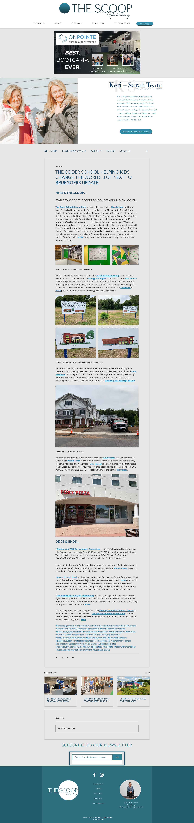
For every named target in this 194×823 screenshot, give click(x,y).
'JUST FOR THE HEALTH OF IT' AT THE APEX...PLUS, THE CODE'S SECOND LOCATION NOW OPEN (97, 699)
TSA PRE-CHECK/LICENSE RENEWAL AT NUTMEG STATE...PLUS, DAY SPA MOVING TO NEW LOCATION (59, 699)
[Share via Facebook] (56, 657)
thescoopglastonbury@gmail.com (131, 807)
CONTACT (98, 798)
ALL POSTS (51, 151)
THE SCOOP (98, 784)
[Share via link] (73, 657)
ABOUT (98, 789)
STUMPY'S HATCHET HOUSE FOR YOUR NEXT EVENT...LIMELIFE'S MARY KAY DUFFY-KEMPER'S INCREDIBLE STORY (133, 699)
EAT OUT (96, 151)
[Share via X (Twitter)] (62, 657)
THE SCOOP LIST (98, 803)
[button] (96, 52)
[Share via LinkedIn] (67, 657)
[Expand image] (68, 255)
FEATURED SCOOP (74, 151)
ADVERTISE (98, 794)
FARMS (111, 151)
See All (147, 672)
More (123, 151)
